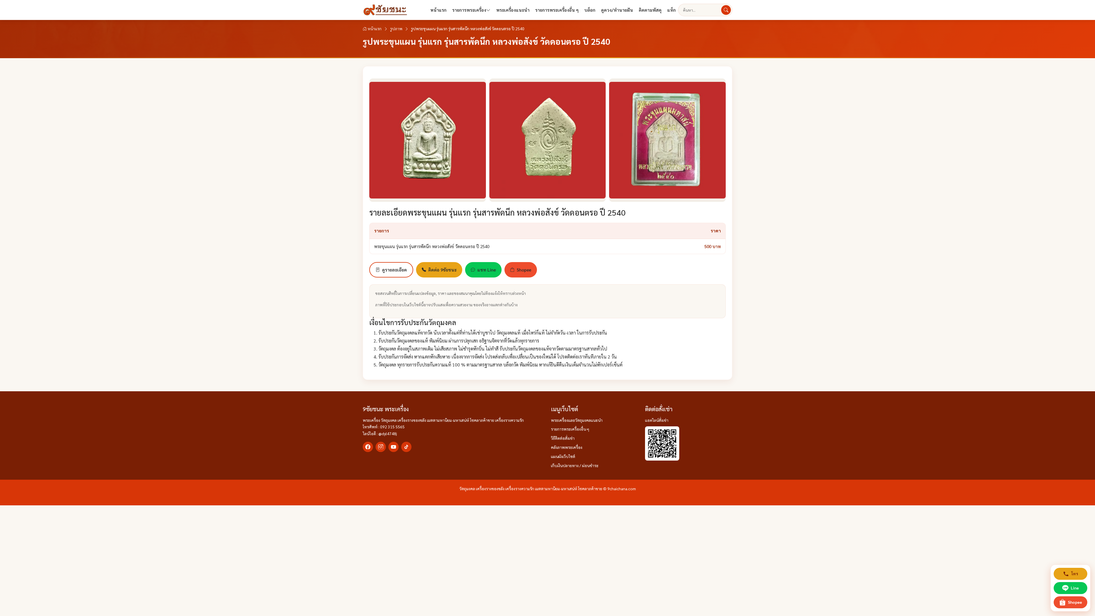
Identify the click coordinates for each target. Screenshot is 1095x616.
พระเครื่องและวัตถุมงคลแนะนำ (577, 420)
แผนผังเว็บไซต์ (563, 456)
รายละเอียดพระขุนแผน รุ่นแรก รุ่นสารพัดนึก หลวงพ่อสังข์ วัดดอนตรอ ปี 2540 (497, 212)
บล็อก (589, 10)
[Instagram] (381, 447)
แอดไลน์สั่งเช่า (656, 420)
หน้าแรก (438, 10)
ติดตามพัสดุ (650, 10)
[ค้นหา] (726, 10)
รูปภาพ (396, 28)
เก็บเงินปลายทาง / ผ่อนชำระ (575, 465)
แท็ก (671, 10)
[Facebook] (368, 447)
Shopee (524, 269)
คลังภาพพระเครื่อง (566, 447)
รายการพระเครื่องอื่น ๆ (557, 10)
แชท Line (486, 269)
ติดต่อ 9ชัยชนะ (442, 269)
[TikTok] (406, 447)
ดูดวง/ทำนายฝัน (617, 10)
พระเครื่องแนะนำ (513, 10)
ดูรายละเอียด (394, 269)
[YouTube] (393, 447)
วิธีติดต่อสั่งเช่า (563, 438)
